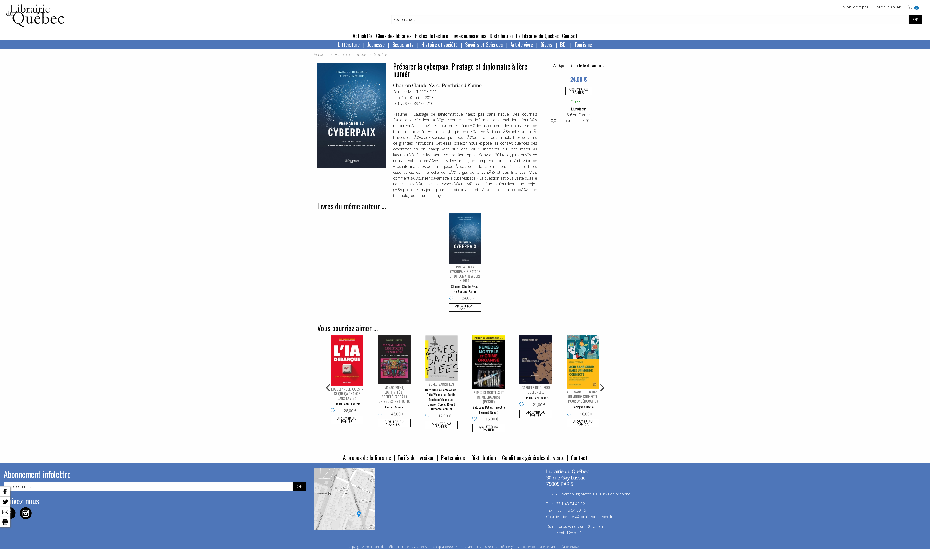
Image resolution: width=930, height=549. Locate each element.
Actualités (363, 35)
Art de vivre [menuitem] (522, 44)
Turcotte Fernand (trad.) (492, 410)
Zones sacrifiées (441, 384)
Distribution (501, 35)
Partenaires (453, 457)
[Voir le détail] (465, 238)
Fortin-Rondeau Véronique (443, 397)
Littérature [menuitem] (349, 44)
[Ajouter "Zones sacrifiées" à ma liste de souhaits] (428, 416)
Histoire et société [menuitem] (439, 44)
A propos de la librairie (367, 457)
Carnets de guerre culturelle (536, 390)
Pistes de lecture (431, 35)
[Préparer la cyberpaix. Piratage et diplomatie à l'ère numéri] (465, 238)
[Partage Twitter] (5, 501)
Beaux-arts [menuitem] (403, 44)
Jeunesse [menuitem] (376, 44)
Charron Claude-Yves (416, 85)
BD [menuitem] (563, 44)
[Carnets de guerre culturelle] (535, 359)
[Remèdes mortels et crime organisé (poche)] (488, 362)
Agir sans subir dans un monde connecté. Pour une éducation (583, 396)
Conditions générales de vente (533, 457)
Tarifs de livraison (415, 457)
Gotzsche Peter (482, 407)
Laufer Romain (394, 406)
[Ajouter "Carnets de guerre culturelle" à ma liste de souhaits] (522, 405)
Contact (569, 35)
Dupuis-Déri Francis (536, 397)
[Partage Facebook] (5, 491)
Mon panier (888, 7)
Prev (328, 388)
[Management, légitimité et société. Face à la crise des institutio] (394, 359)
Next (601, 388)
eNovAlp (575, 547)
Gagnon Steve (436, 404)
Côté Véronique (436, 394)
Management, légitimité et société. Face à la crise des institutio (394, 394)
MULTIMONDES (422, 91)
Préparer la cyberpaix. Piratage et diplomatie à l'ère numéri (465, 273)
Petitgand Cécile (583, 406)
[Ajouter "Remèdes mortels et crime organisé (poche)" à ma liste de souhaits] (475, 419)
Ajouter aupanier (578, 90)
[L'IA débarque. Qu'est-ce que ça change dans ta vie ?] (347, 360)
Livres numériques (468, 35)
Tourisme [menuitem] (583, 44)
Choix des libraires (393, 35)
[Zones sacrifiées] (441, 358)
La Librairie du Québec (537, 35)
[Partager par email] (5, 511)
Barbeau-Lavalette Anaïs (440, 389)
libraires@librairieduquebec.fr (587, 516)
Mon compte (855, 7)
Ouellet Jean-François (346, 403)
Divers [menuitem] (546, 44)
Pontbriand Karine (462, 85)
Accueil (320, 54)
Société (380, 54)
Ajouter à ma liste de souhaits (581, 66)
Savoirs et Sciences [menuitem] (484, 44)
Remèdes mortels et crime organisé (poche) (488, 397)
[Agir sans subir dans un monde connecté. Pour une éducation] (583, 362)
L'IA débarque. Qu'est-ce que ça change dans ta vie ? (347, 393)
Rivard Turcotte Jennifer (443, 406)
